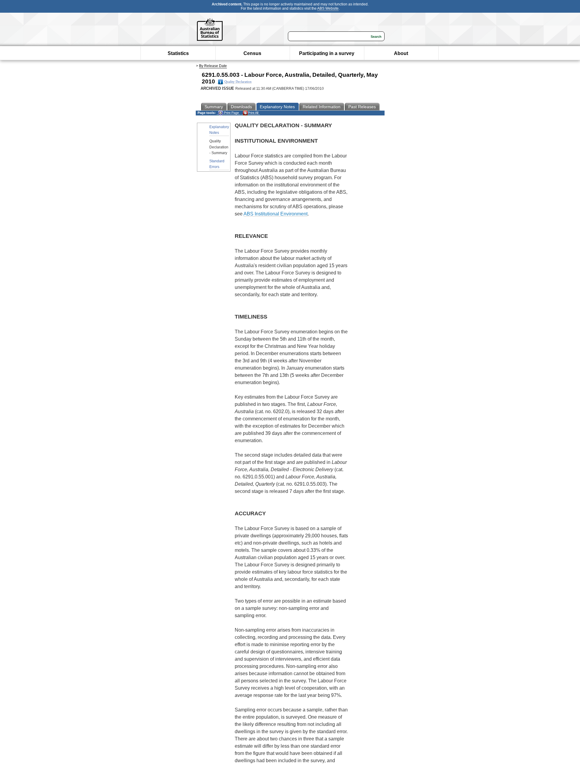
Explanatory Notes (219, 130)
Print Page (231, 113)
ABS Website (328, 8)
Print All (253, 113)
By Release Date (213, 66)
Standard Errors (216, 164)
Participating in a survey (326, 53)
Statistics (178, 53)
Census (252, 53)
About (401, 53)
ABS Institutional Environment (275, 213)
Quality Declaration (238, 81)
